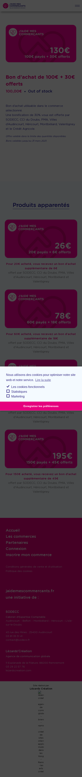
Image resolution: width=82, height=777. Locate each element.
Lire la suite (43, 380)
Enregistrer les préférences (41, 406)
